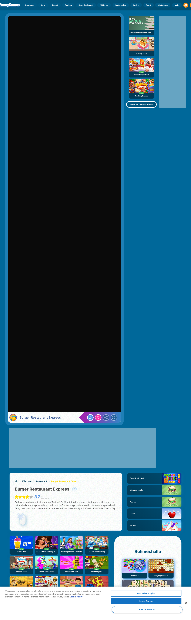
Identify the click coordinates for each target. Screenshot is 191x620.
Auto (43, 5)
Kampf (55, 5)
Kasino (136, 5)
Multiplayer (163, 5)
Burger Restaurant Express (64, 481)
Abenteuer (29, 5)
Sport (148, 5)
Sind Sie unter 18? (147, 609)
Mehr (177, 5)
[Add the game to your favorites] (74, 489)
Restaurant (41, 481)
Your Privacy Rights (146, 593)
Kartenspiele (120, 5)
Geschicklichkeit (85, 5)
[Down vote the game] (98, 417)
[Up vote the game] (90, 417)
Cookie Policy (76, 596)
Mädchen (104, 5)
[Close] (186, 603)
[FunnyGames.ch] (16, 481)
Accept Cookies (146, 601)
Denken (68, 5)
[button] (185, 5)
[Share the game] (106, 417)
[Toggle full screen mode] (114, 417)
